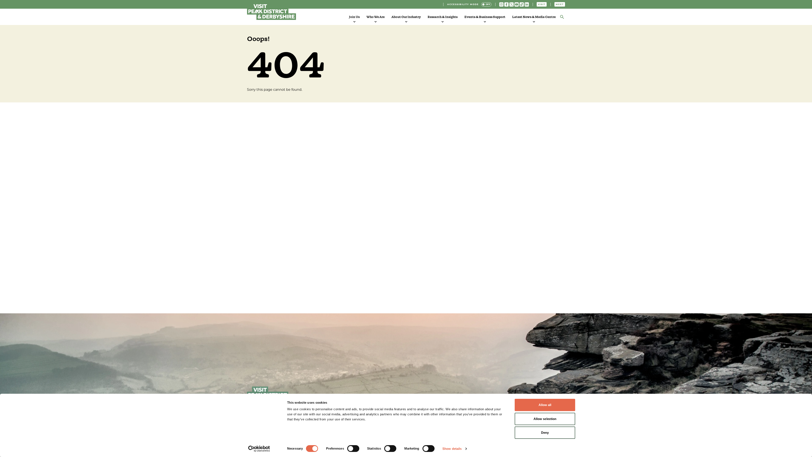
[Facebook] (506, 4)
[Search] (562, 17)
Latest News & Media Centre (534, 17)
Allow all (545, 405)
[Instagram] (501, 4)
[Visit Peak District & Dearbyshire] (271, 11)
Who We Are (375, 17)
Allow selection (545, 419)
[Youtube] (516, 4)
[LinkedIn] (527, 4)
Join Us (354, 17)
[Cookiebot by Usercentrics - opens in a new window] (259, 449)
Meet (560, 4)
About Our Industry (406, 17)
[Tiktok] (522, 4)
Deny (545, 432)
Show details (452, 448)
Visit (541, 4)
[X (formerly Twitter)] (511, 4)
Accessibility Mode (463, 4)
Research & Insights (443, 17)
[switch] (353, 448)
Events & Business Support (484, 17)
